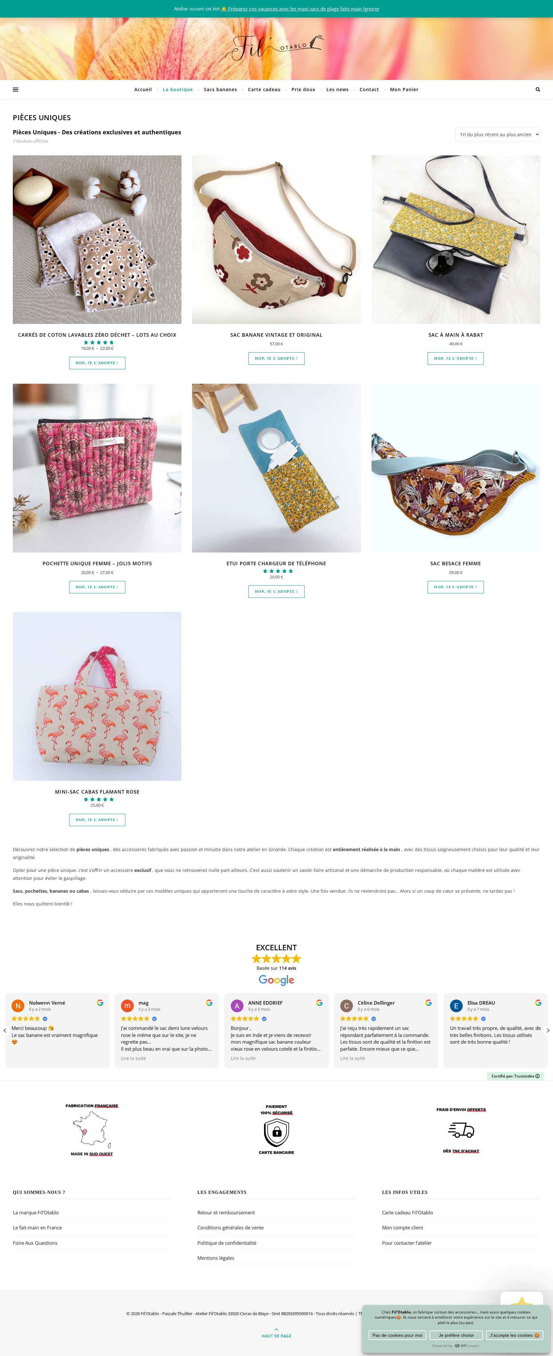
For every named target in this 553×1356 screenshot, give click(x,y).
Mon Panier (404, 89)
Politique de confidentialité (226, 1243)
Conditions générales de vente (230, 1227)
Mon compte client (402, 1227)
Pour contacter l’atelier (407, 1243)
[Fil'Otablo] (276, 46)
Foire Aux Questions (35, 1243)
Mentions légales (215, 1258)
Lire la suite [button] (133, 1058)
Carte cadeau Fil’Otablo (407, 1212)
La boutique (178, 89)
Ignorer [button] (371, 8)
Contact (369, 89)
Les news (337, 89)
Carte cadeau (264, 89)
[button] (548, 1030)
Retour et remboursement (226, 1212)
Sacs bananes (220, 89)
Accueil (143, 89)
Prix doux (304, 89)
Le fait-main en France (37, 1227)
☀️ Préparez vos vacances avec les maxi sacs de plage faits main (292, 8)
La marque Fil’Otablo (36, 1212)
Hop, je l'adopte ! (97, 363)
